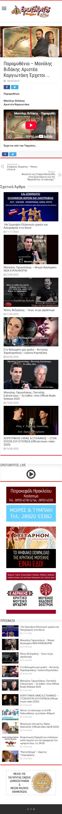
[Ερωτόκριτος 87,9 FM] (31, 11)
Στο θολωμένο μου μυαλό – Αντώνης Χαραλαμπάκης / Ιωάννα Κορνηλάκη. (26, 351)
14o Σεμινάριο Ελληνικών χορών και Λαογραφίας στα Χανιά (26, 226)
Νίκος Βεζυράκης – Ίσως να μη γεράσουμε (29, 310)
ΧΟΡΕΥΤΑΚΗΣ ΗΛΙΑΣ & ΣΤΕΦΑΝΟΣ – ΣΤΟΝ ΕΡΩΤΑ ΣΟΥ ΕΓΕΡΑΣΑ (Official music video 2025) (30, 441)
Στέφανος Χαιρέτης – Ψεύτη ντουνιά (22, 167)
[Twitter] (34, 809)
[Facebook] (31, 809)
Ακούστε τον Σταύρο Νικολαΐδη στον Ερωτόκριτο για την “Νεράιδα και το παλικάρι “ (38, 176)
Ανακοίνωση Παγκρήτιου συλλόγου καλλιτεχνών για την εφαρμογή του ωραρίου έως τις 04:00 (39, 740)
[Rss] (28, 809)
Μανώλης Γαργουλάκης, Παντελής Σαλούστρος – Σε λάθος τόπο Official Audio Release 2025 (30, 395)
